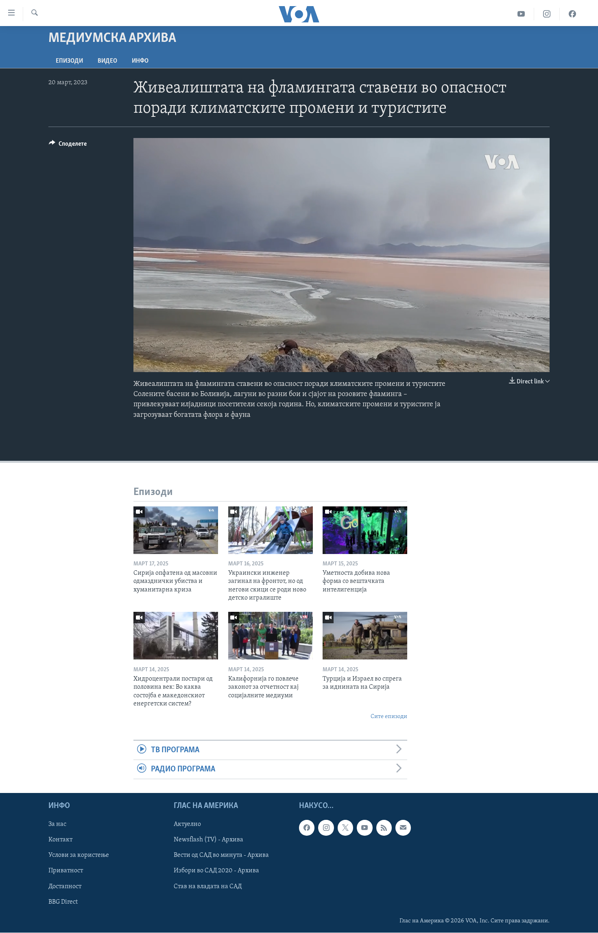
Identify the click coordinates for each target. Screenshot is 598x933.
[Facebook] (572, 14)
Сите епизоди (389, 717)
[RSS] (384, 828)
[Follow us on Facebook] (306, 828)
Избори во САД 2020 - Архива (216, 871)
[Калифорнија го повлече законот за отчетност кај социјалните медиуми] (270, 635)
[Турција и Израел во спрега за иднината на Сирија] (365, 635)
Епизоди (69, 61)
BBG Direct (63, 902)
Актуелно (187, 824)
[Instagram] (547, 14)
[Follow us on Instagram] (326, 828)
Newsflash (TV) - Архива (208, 840)
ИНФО (140, 61)
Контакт (60, 840)
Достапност (64, 886)
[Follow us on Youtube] (364, 828)
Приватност (65, 871)
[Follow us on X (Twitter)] (345, 828)
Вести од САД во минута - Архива (221, 855)
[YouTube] (521, 14)
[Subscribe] (403, 828)
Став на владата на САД (208, 886)
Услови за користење (78, 855)
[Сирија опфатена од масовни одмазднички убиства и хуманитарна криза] (175, 530)
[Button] (68, 145)
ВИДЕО (107, 61)
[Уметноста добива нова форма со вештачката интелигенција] (365, 530)
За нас (57, 824)
